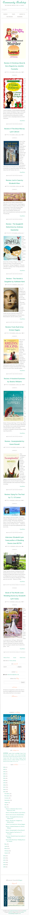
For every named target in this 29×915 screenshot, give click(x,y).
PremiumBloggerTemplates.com (14, 913)
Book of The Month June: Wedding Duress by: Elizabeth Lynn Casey (15, 596)
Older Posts (22, 657)
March (6, 848)
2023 (4, 774)
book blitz (23, 756)
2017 (4, 787)
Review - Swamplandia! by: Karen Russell (15, 830)
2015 (4, 791)
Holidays (5, 759)
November (7, 795)
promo (10, 756)
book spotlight (16, 753)
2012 (4, 860)
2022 (4, 776)
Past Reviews (10, 16)
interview (14, 588)
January (6, 853)
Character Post (15, 761)
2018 (4, 785)
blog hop (14, 756)
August (6, 802)
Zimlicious (9, 233)
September (7, 800)
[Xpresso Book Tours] (14, 906)
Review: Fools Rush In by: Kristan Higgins (15, 824)
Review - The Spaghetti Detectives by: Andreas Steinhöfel (14, 227)
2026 (4, 767)
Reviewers (19, 16)
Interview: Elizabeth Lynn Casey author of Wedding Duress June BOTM (14, 540)
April (6, 846)
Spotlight (23, 755)
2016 (4, 789)
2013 (4, 858)
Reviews (5, 14)
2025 (4, 769)
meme (10, 753)
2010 (4, 864)
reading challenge (16, 759)
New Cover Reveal (14, 758)
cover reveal (18, 755)
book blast (5, 756)
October (6, 798)
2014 (4, 855)
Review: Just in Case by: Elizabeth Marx (15, 814)
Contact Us (22, 14)
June (6, 807)
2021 (4, 778)
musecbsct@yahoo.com (13, 674)
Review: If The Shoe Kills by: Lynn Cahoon (15, 812)
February (7, 850)
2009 (4, 867)
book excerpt (9, 761)
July (5, 804)
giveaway (9, 759)
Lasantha (22, 912)
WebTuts (10, 912)
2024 (4, 771)
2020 (4, 780)
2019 (4, 782)
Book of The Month (20, 584)
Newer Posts (7, 657)
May (6, 844)
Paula (8, 72)
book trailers (11, 755)
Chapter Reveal (22, 758)
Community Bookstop (14, 2)
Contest (5, 758)
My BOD (19, 756)
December (7, 793)
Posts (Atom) (13, 660)
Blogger (20, 880)
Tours (13, 14)
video (8, 758)
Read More (22, 120)
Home (14, 657)
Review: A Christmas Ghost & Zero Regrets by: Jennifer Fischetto (14, 66)
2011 (4, 862)
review (20, 175)
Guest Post (23, 753)
